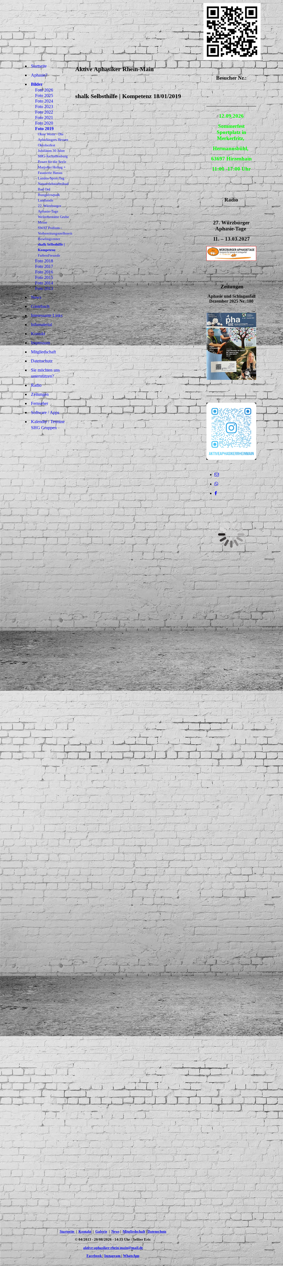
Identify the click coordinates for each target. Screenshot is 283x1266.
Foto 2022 (44, 112)
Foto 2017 (44, 266)
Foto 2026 (44, 90)
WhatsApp (131, 1256)
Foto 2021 (44, 117)
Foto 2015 (44, 277)
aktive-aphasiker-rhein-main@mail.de (113, 1248)
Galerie (101, 1231)
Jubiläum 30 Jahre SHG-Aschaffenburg (53, 153)
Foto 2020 (44, 123)
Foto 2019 (44, 128)
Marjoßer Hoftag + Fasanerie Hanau (51, 170)
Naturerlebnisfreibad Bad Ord (53, 186)
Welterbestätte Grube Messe (53, 219)
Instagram (112, 1256)
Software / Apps (45, 412)
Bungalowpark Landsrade (49, 197)
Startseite (39, 66)
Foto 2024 (44, 101)
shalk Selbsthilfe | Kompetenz (51, 247)
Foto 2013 (44, 288)
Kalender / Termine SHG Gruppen (48, 424)
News (36, 297)
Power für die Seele (52, 162)
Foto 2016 (44, 272)
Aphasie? (39, 75)
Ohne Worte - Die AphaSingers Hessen (53, 137)
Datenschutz (42, 361)
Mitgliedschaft (43, 352)
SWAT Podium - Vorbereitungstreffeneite (55, 230)
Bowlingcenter (49, 239)
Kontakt (38, 333)
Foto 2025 (44, 95)
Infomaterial (41, 324)
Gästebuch (40, 306)
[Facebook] (215, 493)
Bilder (37, 84)
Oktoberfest (46, 145)
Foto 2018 (44, 261)
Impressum (40, 342)
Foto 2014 (44, 283)
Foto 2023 (44, 106)
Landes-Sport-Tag (51, 178)
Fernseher (39, 403)
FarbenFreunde (49, 255)
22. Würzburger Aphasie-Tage (49, 208)
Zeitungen (40, 394)
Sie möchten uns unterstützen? (45, 373)
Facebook (95, 1256)
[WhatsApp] (216, 484)
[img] (113, 31)
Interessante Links (46, 315)
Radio (36, 385)
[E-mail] (216, 474)
